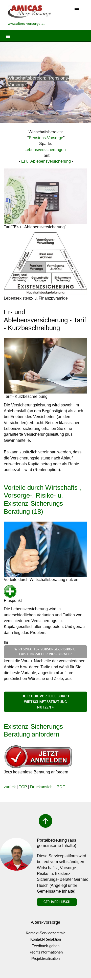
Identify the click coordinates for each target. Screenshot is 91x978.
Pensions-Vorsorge (46, 138)
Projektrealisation (45, 958)
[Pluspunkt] (13, 591)
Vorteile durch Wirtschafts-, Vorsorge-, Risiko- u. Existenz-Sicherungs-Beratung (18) (43, 499)
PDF (61, 787)
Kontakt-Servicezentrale (45, 933)
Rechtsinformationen (46, 952)
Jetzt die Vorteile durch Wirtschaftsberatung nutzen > (45, 701)
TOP (23, 787)
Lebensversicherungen (45, 150)
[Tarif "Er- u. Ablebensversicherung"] (45, 196)
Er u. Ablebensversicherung (46, 161)
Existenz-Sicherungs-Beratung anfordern (34, 730)
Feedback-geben (45, 946)
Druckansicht (42, 787)
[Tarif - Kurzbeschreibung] (45, 366)
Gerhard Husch (56, 901)
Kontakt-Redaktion (45, 939)
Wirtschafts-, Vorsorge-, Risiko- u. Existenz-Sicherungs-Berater (45, 651)
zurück (10, 787)
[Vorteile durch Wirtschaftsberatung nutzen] (45, 549)
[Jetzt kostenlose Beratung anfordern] (38, 756)
